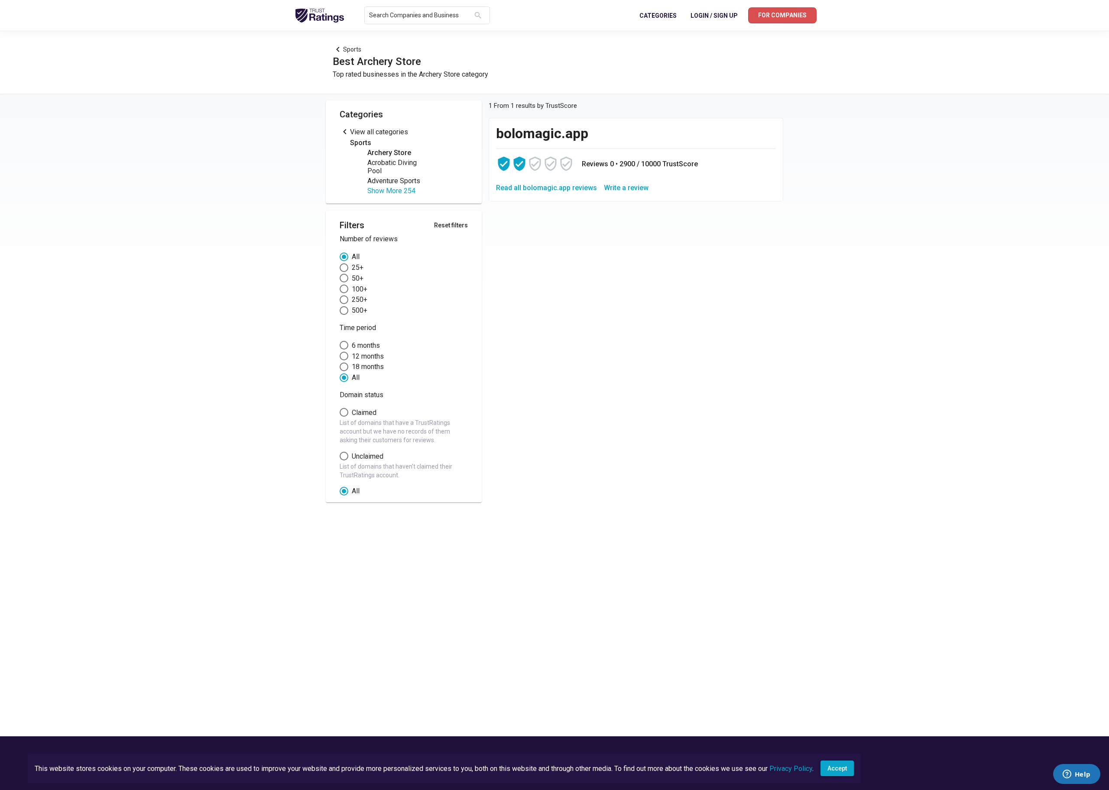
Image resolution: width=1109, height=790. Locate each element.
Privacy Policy (790, 768)
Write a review (626, 188)
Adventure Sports (393, 181)
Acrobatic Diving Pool (392, 167)
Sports (352, 49)
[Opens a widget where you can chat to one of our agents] (1076, 775)
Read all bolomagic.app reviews (546, 188)
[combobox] (419, 15)
